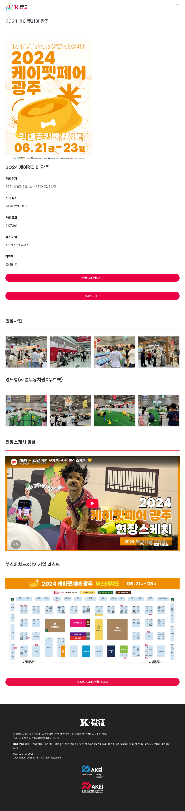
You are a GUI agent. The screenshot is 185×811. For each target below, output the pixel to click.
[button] (8, 352)
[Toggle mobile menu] (178, 6)
